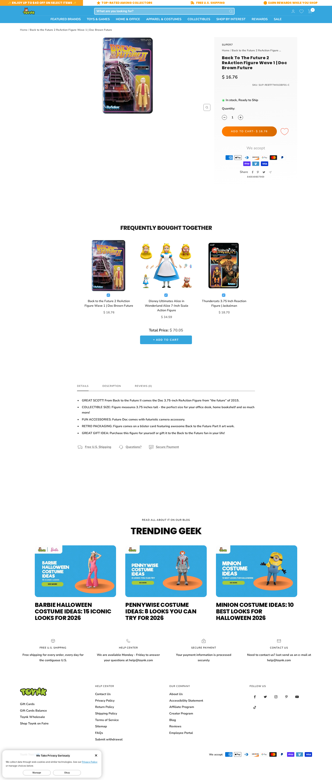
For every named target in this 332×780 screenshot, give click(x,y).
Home (23, 30)
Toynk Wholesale (32, 717)
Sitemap (101, 726)
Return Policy (104, 707)
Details (83, 386)
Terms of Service (107, 720)
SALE (278, 19)
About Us (176, 694)
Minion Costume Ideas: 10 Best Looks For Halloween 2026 (255, 611)
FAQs (99, 733)
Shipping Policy (106, 713)
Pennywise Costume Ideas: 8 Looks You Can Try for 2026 (160, 611)
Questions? (133, 447)
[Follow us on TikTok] (255, 707)
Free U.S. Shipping (98, 447)
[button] (310, 11)
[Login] (293, 11)
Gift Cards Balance (33, 711)
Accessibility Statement (186, 701)
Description (111, 386)
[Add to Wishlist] (285, 132)
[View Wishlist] (301, 11)
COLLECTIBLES (199, 19)
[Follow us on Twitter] (265, 697)
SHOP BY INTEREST (231, 19)
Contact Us (103, 694)
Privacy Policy (105, 701)
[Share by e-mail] (270, 172)
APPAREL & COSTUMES (163, 19)
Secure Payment (167, 447)
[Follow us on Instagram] (276, 697)
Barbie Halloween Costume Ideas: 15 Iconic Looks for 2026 (73, 611)
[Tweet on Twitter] (264, 172)
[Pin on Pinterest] (258, 172)
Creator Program (181, 713)
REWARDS (260, 19)
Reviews (175, 726)
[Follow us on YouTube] (297, 697)
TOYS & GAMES (98, 19)
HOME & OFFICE (128, 19)
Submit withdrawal (109, 739)
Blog (172, 720)
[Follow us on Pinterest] (286, 697)
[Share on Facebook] (252, 172)
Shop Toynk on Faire (34, 723)
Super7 (227, 45)
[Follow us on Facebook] (255, 697)
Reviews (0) (143, 386)
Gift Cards (27, 704)
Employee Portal (181, 733)
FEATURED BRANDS (66, 19)
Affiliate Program (181, 707)
